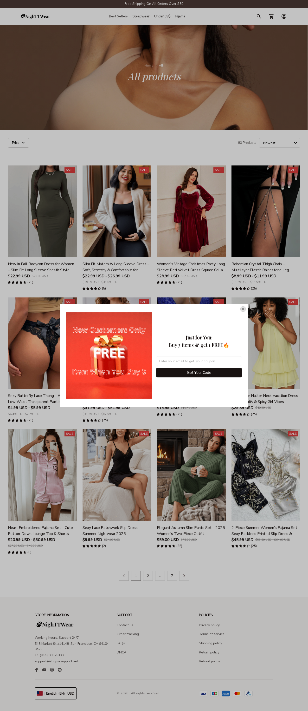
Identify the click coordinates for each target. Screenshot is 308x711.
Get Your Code (199, 372)
